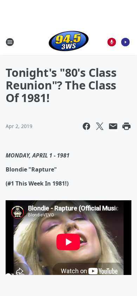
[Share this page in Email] (113, 126)
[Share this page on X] (100, 126)
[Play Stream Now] (125, 42)
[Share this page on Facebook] (86, 126)
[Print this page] (126, 126)
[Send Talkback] (111, 42)
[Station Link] (68, 42)
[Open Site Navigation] (10, 42)
